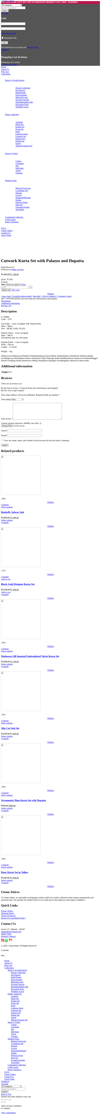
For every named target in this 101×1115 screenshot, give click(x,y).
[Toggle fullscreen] (5, 1099)
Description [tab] (6, 301)
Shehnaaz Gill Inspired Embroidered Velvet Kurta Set (30, 656)
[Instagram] (2, 941)
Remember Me (10, 38)
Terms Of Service (8, 916)
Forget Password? (8, 33)
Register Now (33, 47)
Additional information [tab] (10, 303)
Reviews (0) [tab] (6, 306)
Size (3, 284)
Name (4, 430)
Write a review (18, 269)
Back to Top (6, 1094)
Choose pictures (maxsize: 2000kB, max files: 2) (21, 423)
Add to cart (6, 290)
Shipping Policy (7, 913)
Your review (7, 419)
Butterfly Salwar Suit (12, 512)
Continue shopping (9, 64)
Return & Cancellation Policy (13, 918)
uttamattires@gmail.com (11, 932)
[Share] (7, 1099)
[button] (5, 579)
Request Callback (8, 936)
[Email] (10, 941)
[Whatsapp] (6, 941)
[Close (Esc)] (10, 1099)
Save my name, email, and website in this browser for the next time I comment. (37, 440)
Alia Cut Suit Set (10, 728)
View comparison (8, 1113)
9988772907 (6, 934)
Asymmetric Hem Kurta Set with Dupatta (23, 800)
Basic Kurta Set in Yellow (14, 872)
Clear (23, 284)
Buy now (16, 290)
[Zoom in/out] (2, 1099)
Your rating (6, 399)
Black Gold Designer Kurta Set (17, 584)
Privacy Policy (7, 911)
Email (4, 435)
